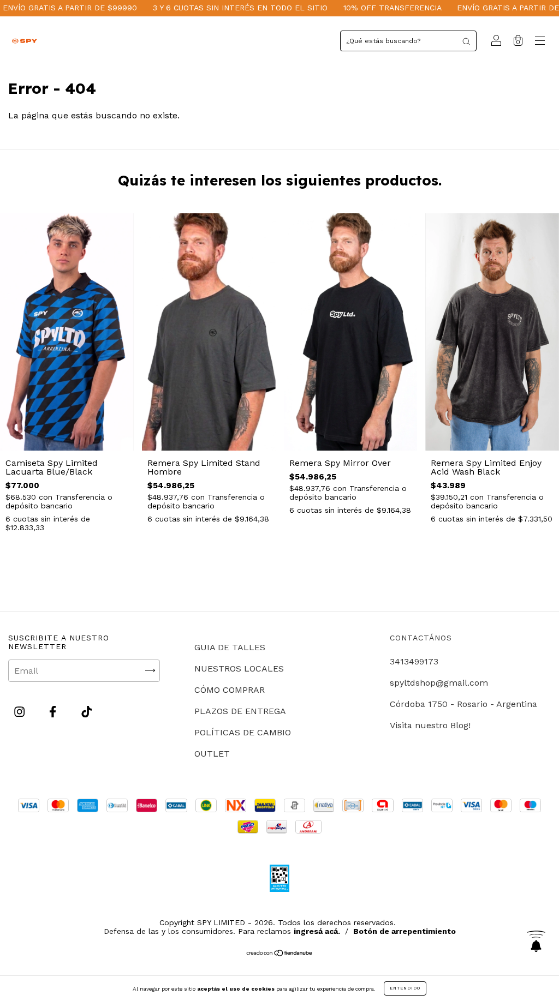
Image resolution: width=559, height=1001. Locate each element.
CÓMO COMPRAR (229, 690)
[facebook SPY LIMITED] (54, 711)
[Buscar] (466, 41)
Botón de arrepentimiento (404, 931)
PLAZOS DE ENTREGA (240, 711)
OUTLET (212, 753)
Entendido (405, 988)
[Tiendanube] (280, 954)
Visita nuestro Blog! (430, 725)
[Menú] (539, 42)
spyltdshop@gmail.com (439, 683)
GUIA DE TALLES (229, 647)
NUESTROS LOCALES (239, 668)
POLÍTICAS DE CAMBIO (242, 732)
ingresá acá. (317, 931)
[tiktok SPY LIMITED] (86, 711)
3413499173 (414, 661)
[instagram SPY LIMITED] (20, 711)
